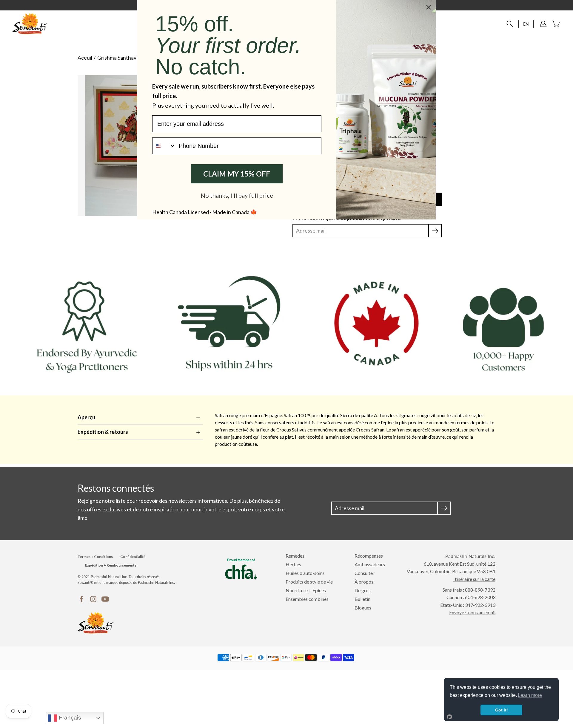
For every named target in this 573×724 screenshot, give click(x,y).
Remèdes (295, 556)
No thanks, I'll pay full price (237, 195)
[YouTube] (105, 599)
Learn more (530, 695)
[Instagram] (93, 599)
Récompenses (369, 556)
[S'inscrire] (435, 230)
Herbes (293, 564)
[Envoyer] (444, 508)
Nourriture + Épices (306, 590)
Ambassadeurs (370, 564)
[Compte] (543, 24)
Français (69, 717)
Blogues (363, 607)
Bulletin (362, 599)
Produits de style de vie (309, 581)
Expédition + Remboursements (110, 565)
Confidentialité (132, 556)
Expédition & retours (103, 431)
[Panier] (556, 24)
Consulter (365, 573)
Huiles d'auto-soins (305, 573)
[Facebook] (81, 599)
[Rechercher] (510, 24)
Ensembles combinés (307, 599)
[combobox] (164, 146)
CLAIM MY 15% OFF (236, 173)
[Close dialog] (428, 7)
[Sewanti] (30, 23)
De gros (363, 590)
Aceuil (85, 58)
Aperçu (86, 417)
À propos (364, 581)
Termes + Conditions (95, 556)
